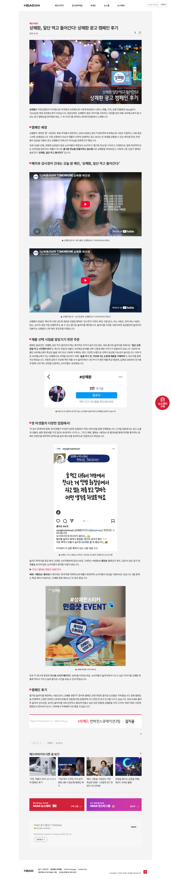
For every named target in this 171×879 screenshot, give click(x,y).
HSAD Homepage (70, 869)
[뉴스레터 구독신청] (56, 805)
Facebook (135, 33)
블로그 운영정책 (43, 869)
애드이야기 (59, 5)
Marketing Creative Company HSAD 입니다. (53, 834)
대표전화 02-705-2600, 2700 (47, 872)
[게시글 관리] (41, 743)
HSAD (28, 869)
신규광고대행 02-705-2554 (67, 872)
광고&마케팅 (77, 5)
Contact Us (82, 869)
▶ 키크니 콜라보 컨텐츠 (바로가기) (45, 569)
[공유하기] (37, 743)
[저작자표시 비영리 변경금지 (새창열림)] (59, 743)
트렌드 (93, 5)
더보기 (140, 753)
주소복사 (140, 33)
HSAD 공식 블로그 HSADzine (32, 5)
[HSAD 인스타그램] (114, 805)
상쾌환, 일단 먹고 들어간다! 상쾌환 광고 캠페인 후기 (73, 28)
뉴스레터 (121, 5)
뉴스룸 (106, 5)
